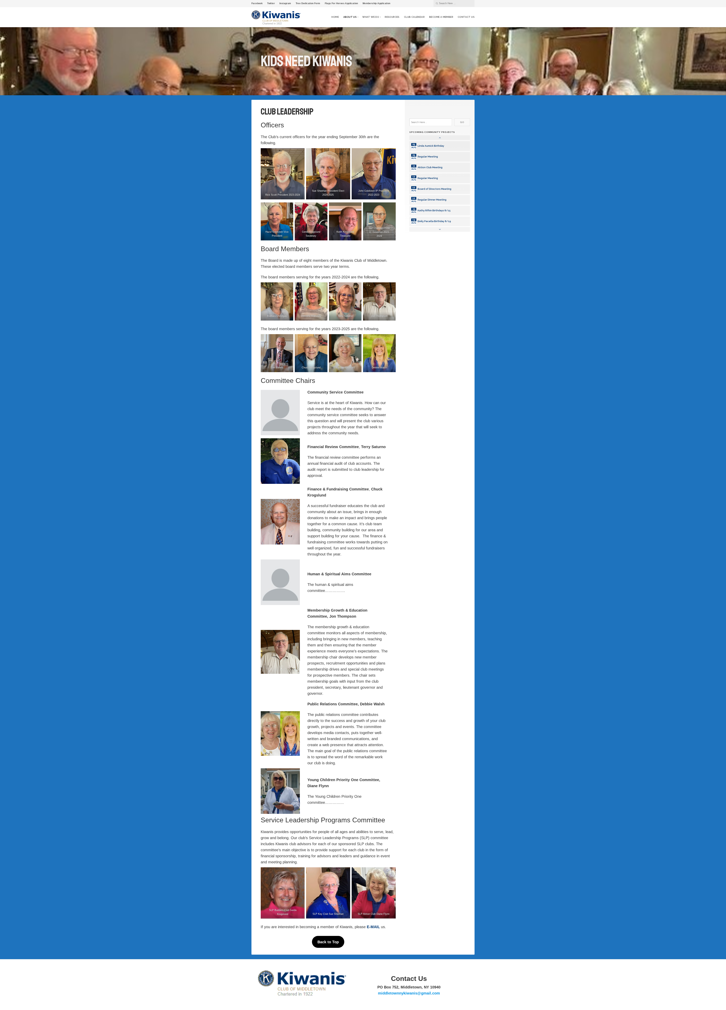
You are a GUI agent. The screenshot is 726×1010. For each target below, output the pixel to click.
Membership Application (376, 3)
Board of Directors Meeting (434, 188)
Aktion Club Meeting (430, 167)
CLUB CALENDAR (414, 16)
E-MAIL (373, 927)
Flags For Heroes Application (341, 3)
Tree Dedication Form (308, 3)
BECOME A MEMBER (441, 16)
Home (335, 16)
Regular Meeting (428, 156)
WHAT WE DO (370, 16)
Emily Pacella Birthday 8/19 (434, 221)
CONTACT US (466, 16)
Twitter (271, 3)
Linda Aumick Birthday (431, 145)
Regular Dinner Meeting (432, 199)
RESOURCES (392, 16)
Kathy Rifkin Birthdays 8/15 (434, 210)
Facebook (257, 3)
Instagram (285, 3)
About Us (350, 16)
